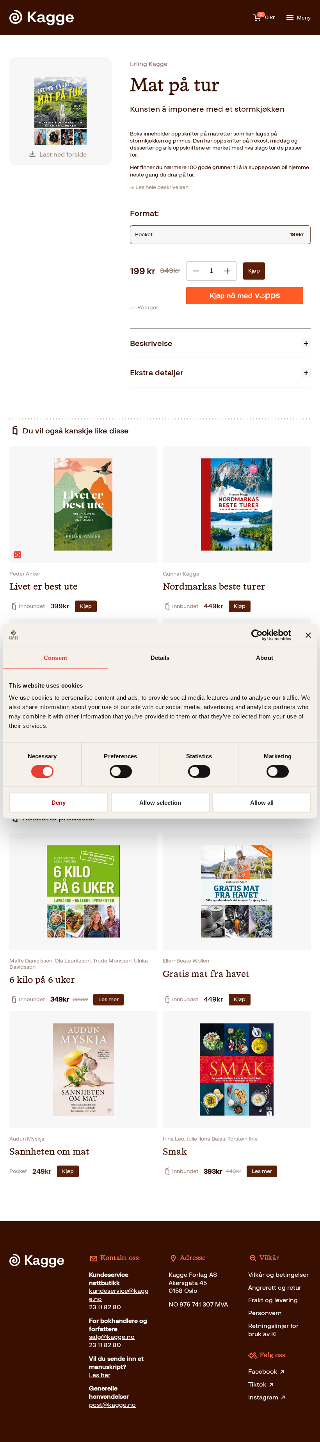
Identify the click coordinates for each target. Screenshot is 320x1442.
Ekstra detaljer (156, 372)
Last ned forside (63, 154)
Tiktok (257, 1384)
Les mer (108, 999)
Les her (99, 1375)
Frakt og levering (273, 1300)
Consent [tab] (55, 657)
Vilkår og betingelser (278, 1274)
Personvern (265, 1313)
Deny (59, 802)
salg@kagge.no (112, 1336)
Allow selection (160, 802)
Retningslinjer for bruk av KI (273, 1330)
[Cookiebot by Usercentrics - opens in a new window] (257, 635)
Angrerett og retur (274, 1287)
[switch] (121, 771)
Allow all (262, 802)
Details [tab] (160, 657)
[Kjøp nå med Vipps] (244, 295)
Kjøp (254, 270)
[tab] (220, 343)
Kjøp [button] (86, 606)
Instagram (263, 1397)
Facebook (262, 1371)
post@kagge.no (112, 1404)
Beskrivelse (151, 343)
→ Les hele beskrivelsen (159, 187)
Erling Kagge (148, 64)
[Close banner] (308, 635)
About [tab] (264, 657)
